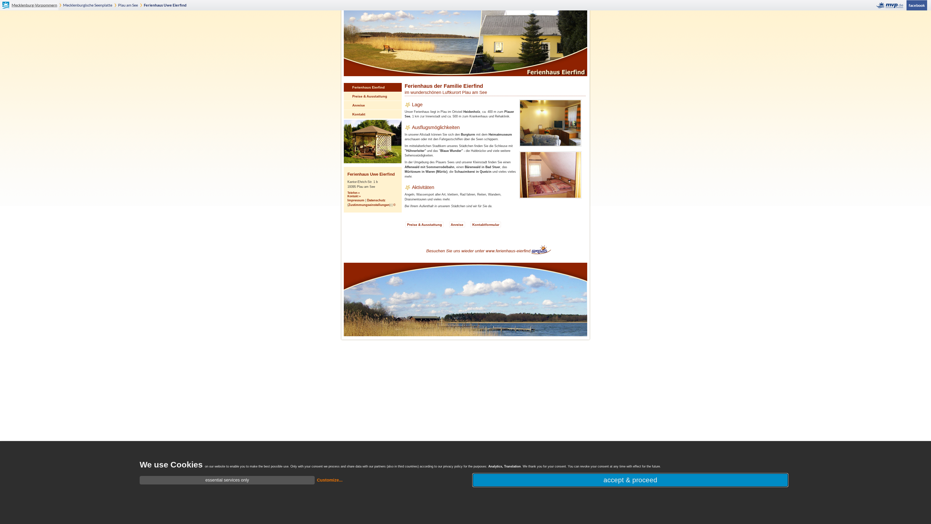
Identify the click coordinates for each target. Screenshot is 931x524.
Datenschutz (376, 200)
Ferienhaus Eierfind (368, 87)
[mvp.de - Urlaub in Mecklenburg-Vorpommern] (891, 5)
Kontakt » (354, 196)
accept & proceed (630, 480)
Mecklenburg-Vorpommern (34, 5)
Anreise (358, 105)
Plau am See (128, 5)
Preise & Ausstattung (369, 96)
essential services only (227, 480)
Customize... (330, 480)
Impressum (355, 200)
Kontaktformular (485, 225)
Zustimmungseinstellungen (369, 205)
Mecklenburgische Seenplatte (87, 5)
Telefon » (353, 193)
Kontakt (358, 114)
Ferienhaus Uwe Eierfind (165, 5)
